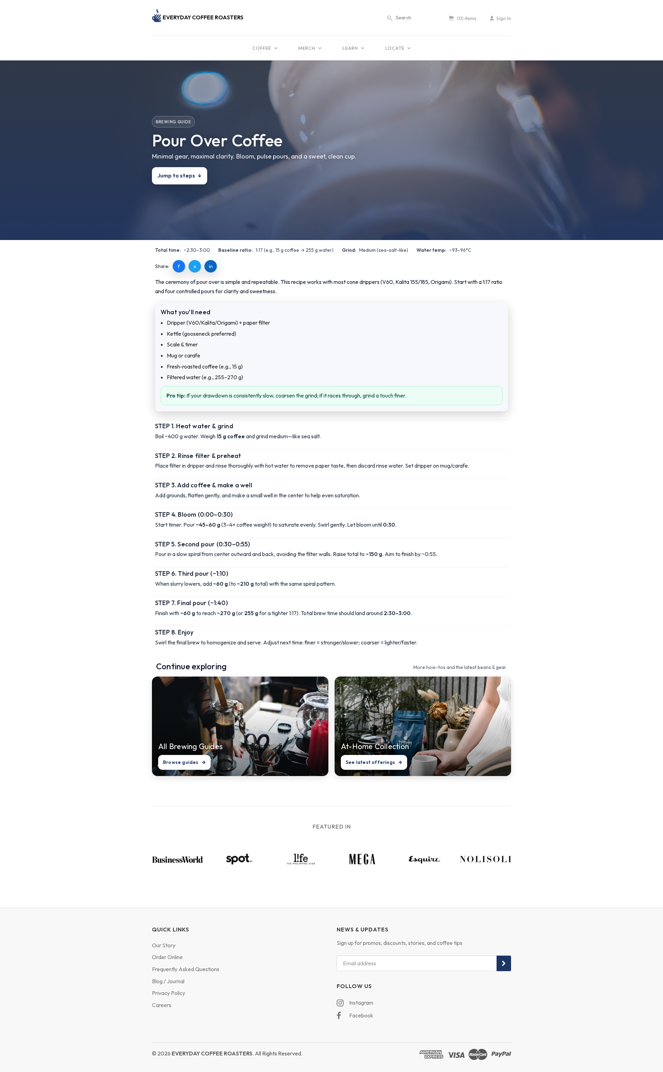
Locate (395, 48)
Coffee (262, 48)
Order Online (167, 957)
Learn (351, 48)
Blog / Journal (168, 981)
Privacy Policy (168, 992)
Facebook (360, 1015)
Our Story (163, 945)
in (211, 266)
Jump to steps (179, 175)
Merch (307, 48)
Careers (161, 1005)
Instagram (360, 1002)
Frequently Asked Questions (185, 969)
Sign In (503, 18)
